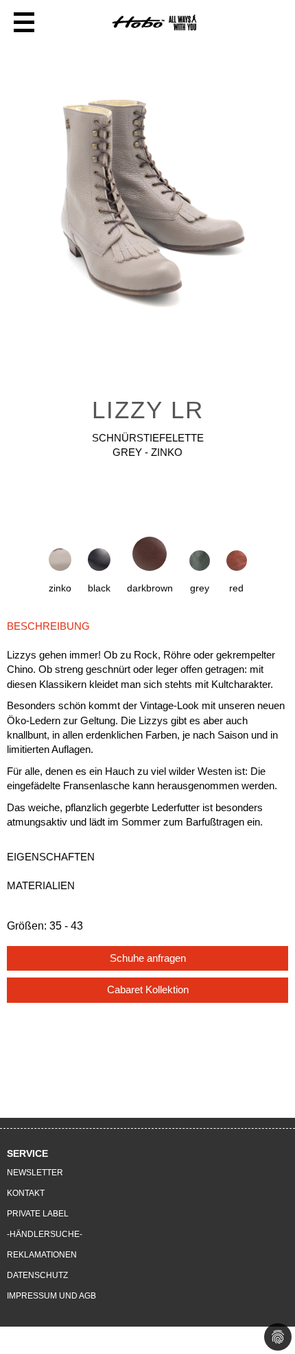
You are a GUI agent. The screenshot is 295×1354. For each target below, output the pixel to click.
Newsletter (35, 1172)
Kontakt (26, 1193)
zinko (60, 588)
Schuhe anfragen (148, 958)
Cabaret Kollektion (148, 989)
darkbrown (150, 588)
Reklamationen (42, 1255)
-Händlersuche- (44, 1234)
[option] (147, 205)
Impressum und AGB (51, 1296)
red (236, 588)
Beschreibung (48, 626)
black (99, 588)
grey (199, 588)
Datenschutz (37, 1275)
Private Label (38, 1213)
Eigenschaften (51, 857)
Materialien (41, 885)
